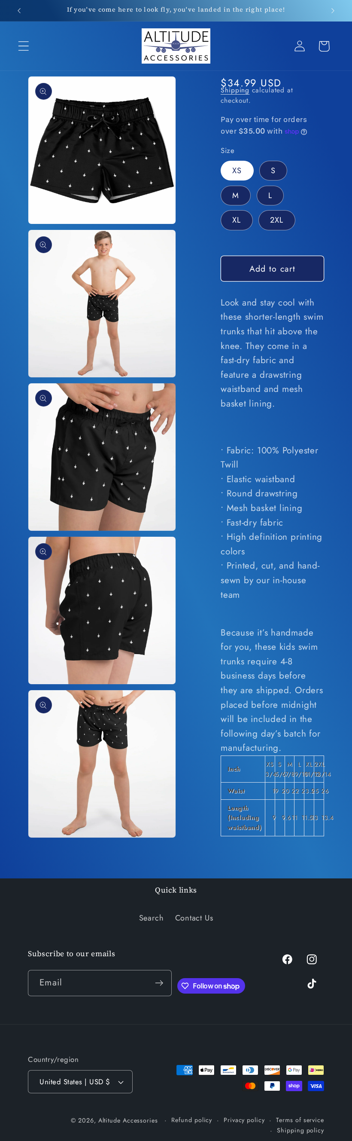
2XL (277, 220)
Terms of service (300, 1120)
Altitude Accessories (129, 1120)
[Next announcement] (333, 10)
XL (236, 220)
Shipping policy (300, 1130)
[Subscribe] (159, 983)
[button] (23, 46)
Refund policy (191, 1120)
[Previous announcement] (18, 10)
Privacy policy (244, 1120)
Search (151, 918)
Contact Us (194, 918)
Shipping (235, 90)
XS (237, 170)
